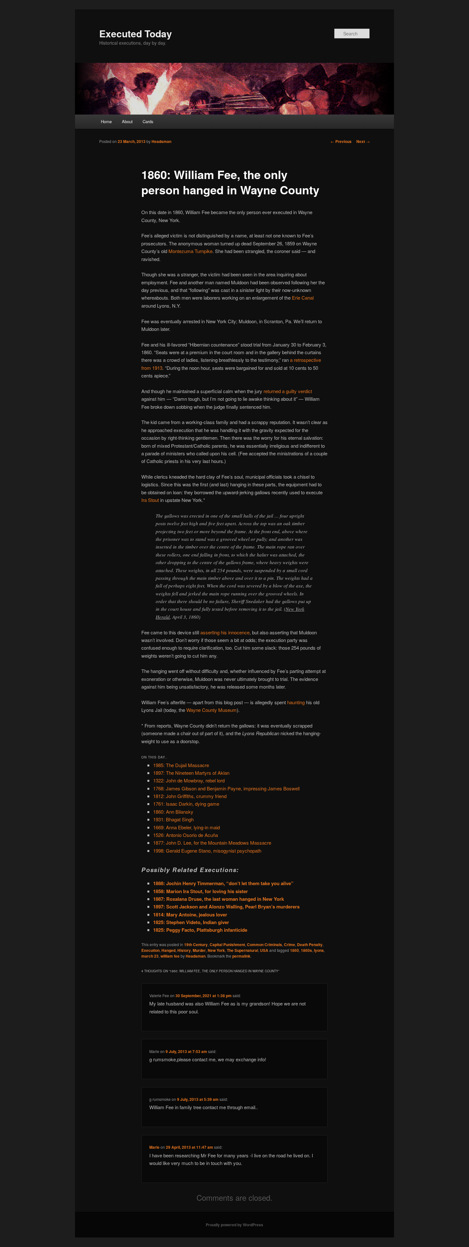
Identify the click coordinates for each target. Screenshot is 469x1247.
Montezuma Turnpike (190, 251)
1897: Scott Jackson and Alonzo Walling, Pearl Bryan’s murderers (226, 906)
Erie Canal (303, 297)
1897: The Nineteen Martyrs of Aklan (191, 772)
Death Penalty (310, 944)
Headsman (161, 141)
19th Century (196, 944)
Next (363, 141)
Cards (148, 121)
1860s (306, 950)
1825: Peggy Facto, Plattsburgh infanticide (200, 929)
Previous (341, 141)
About (127, 121)
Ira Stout (150, 500)
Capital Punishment (227, 944)
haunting (296, 702)
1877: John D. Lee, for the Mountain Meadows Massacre (212, 842)
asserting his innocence (224, 632)
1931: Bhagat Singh (173, 819)
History (184, 950)
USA (264, 950)
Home (106, 121)
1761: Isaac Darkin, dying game (186, 803)
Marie (154, 1147)
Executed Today (135, 33)
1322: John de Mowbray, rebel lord (189, 780)
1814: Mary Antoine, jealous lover (190, 914)
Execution (150, 950)
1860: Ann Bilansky (173, 811)
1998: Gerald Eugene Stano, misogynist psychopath (207, 850)
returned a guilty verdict (288, 391)
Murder (199, 950)
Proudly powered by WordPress (234, 1225)
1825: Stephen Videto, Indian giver (191, 922)
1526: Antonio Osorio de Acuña (185, 835)
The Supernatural (242, 950)
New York (216, 950)
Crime (289, 944)
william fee (170, 956)
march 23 (150, 956)
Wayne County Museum (211, 709)
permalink (241, 956)
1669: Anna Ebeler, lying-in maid (186, 827)
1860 (294, 950)
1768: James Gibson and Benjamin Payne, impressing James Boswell (226, 788)
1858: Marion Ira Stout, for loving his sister (200, 891)
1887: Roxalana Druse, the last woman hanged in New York (218, 898)
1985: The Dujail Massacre (181, 765)
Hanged (168, 950)
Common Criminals (264, 944)
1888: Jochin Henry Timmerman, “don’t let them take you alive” (223, 883)
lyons (319, 950)
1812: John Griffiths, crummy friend (190, 796)
